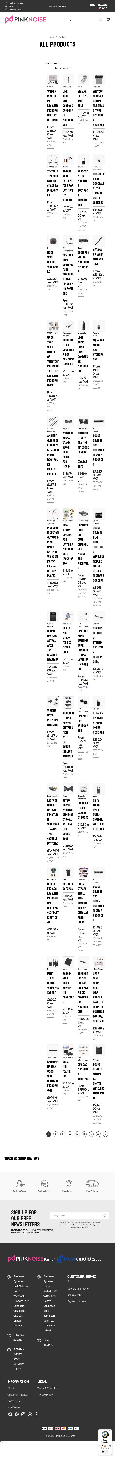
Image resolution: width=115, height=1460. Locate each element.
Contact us (13, 1401)
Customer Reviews (17, 1394)
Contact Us (13, 6)
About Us (12, 1388)
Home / (52, 37)
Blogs (92, 4)
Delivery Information (78, 1288)
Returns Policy (75, 1294)
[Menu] (110, 1431)
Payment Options (76, 1301)
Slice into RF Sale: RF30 (57, 6)
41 (98, 1134)
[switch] (105, 1451)
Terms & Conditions (48, 1388)
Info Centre (102, 4)
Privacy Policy (45, 1394)
